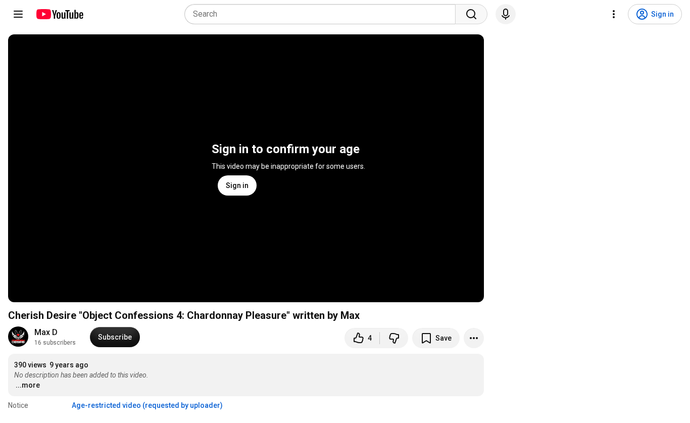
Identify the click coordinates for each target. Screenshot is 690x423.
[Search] (471, 14)
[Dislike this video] (394, 338)
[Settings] (614, 14)
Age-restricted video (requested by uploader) (147, 405)
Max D (46, 332)
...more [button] (28, 385)
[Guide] (18, 14)
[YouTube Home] (59, 14)
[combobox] (323, 14)
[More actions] (474, 338)
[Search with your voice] (506, 14)
